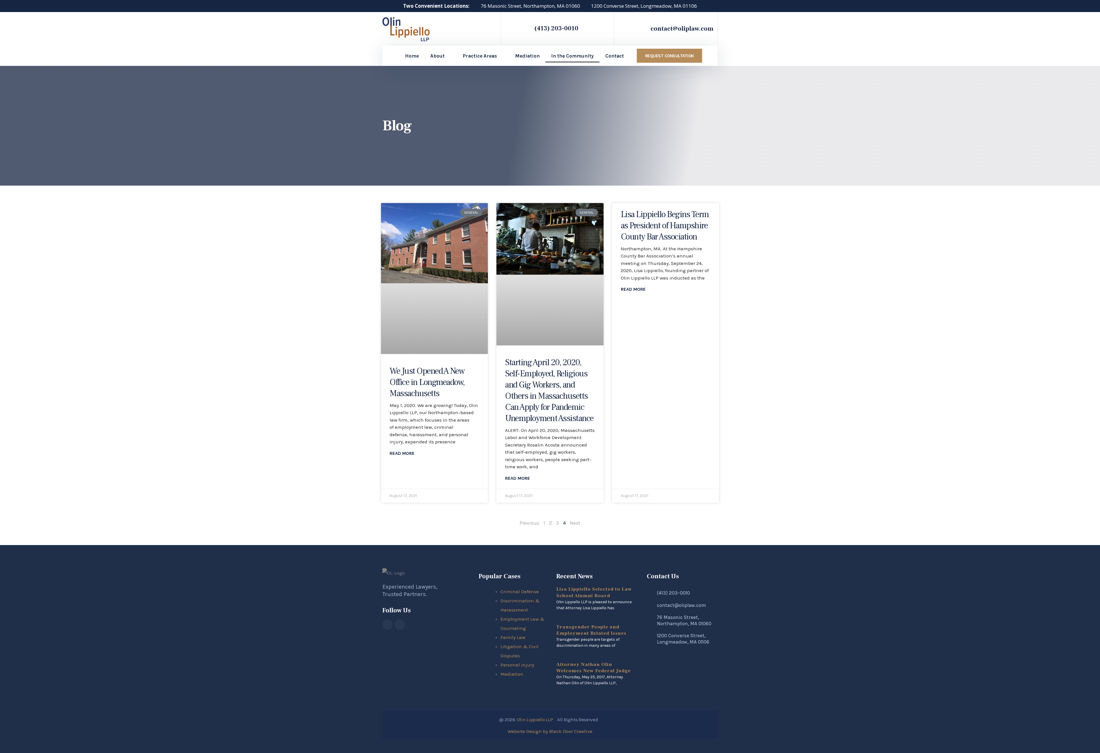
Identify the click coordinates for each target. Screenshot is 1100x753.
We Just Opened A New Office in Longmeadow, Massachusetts (427, 382)
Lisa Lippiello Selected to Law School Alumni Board (594, 592)
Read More (402, 453)
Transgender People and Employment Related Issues (591, 630)
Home (412, 56)
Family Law (512, 637)
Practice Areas (480, 56)
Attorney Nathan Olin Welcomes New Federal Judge (593, 667)
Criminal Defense (519, 591)
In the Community (572, 56)
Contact (614, 56)
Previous (529, 523)
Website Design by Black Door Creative (550, 731)
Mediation (527, 56)
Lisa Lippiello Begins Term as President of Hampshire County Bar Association (665, 225)
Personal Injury (517, 665)
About (437, 56)
